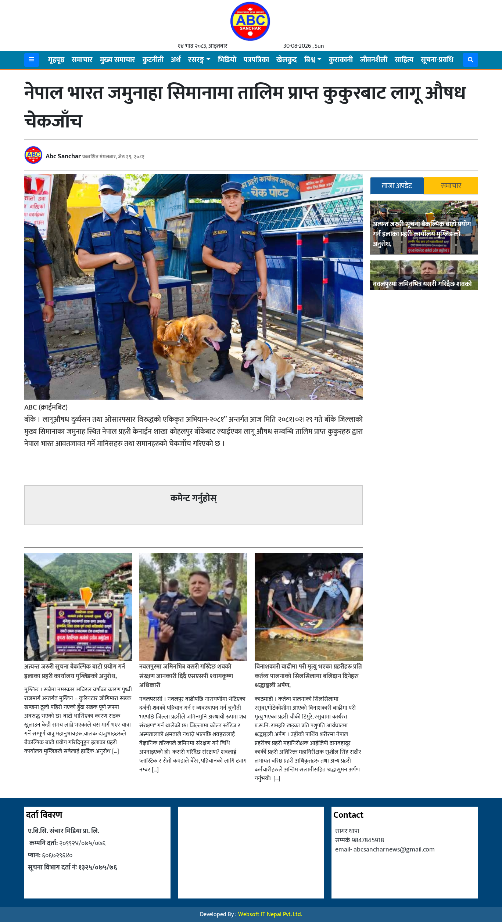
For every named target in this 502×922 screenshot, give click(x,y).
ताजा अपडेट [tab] (397, 186)
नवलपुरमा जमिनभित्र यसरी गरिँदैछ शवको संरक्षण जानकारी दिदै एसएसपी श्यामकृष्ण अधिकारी (186, 676)
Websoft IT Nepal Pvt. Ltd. (270, 914)
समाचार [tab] (451, 186)
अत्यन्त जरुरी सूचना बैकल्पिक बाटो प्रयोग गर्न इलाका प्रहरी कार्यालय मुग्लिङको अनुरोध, (422, 234)
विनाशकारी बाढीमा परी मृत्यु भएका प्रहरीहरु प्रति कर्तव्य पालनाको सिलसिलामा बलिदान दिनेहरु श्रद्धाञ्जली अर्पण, (308, 676)
